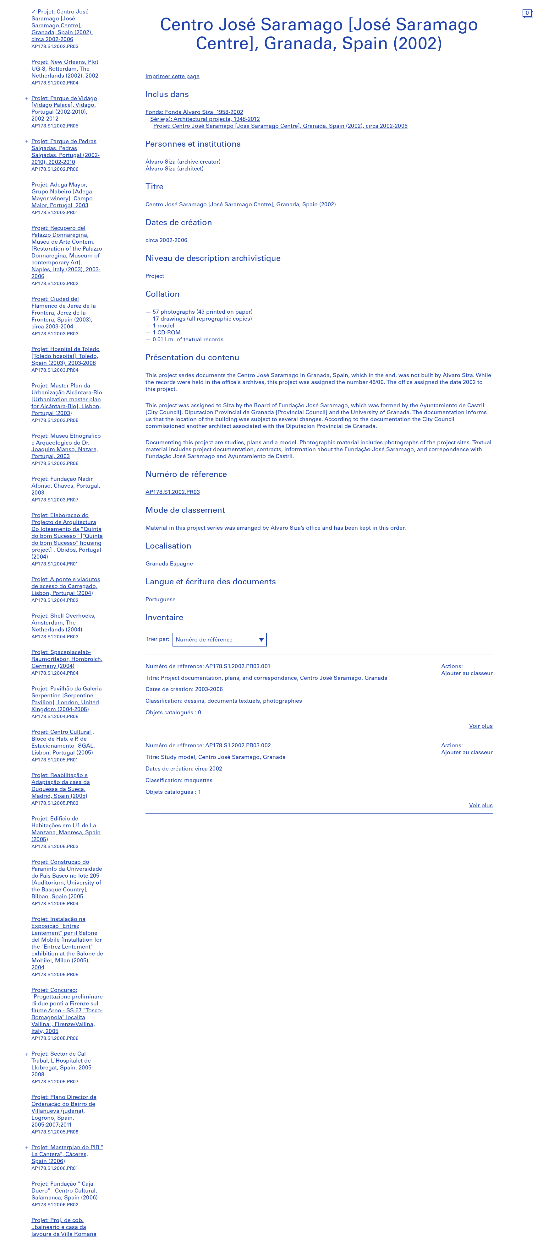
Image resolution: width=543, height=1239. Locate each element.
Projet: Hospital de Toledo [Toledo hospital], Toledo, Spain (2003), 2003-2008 (65, 356)
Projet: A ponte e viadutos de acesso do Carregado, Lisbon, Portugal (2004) (65, 587)
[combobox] (220, 640)
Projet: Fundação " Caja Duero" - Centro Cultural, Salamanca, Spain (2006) (64, 1191)
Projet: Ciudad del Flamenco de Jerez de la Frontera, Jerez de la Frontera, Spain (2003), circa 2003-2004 (63, 313)
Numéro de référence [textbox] (204, 640)
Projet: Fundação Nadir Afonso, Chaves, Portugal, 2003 (65, 486)
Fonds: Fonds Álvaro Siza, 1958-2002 (194, 113)
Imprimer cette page (172, 77)
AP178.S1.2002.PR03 (172, 492)
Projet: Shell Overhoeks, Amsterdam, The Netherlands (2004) (63, 623)
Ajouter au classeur (467, 674)
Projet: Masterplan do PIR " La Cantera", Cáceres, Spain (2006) (67, 1155)
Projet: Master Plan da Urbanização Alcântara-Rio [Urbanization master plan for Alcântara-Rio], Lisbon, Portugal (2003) (66, 400)
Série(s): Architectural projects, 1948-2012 (205, 119)
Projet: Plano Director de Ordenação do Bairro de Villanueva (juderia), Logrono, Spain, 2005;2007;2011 (63, 1111)
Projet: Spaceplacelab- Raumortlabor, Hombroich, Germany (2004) (66, 659)
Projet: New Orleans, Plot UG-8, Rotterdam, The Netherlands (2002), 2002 (64, 69)
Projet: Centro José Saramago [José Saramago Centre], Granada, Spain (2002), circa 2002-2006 (62, 25)
